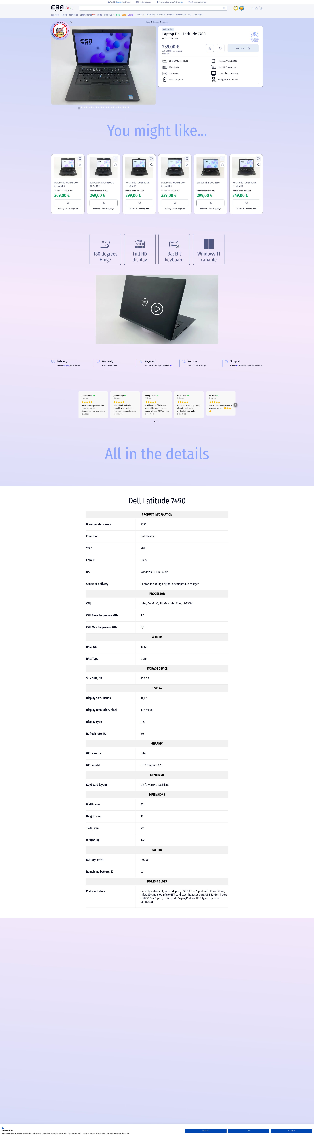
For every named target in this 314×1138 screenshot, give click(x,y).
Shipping (151, 14)
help (236, 365)
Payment (170, 14)
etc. (181, 2)
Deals (130, 14)
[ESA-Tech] (57, 8)
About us (141, 14)
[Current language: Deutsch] (69, 8)
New (118, 14)
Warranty (161, 14)
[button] (79, 108)
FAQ (189, 14)
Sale (124, 14)
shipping (118, 2)
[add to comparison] (210, 48)
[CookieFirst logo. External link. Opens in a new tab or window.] (3, 1128)
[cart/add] (68, 203)
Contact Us (198, 14)
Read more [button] (86, 414)
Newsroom (181, 14)
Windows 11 (109, 14)
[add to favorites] (221, 48)
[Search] (224, 8)
